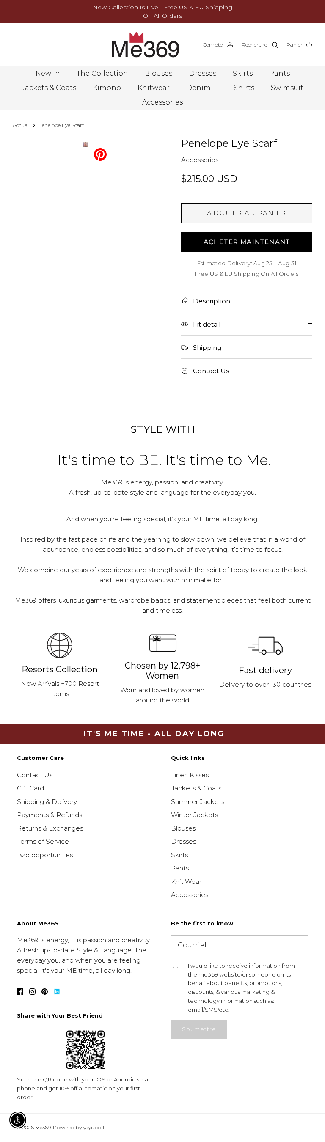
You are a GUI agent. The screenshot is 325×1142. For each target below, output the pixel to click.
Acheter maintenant (247, 242)
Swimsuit (287, 88)
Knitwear (154, 88)
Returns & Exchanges (50, 828)
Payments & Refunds (49, 815)
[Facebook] (20, 991)
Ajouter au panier (246, 213)
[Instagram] (32, 991)
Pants (279, 73)
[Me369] (145, 45)
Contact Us (34, 775)
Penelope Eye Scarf (61, 125)
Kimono (107, 88)
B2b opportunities (45, 855)
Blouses (158, 73)
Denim (198, 88)
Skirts (243, 73)
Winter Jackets (194, 815)
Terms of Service (43, 841)
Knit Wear (186, 882)
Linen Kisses (190, 775)
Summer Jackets (197, 802)
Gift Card (30, 788)
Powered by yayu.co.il (78, 1127)
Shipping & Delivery (47, 802)
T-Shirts (240, 88)
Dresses (202, 73)
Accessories (162, 102)
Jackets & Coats (49, 88)
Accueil (21, 125)
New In (48, 73)
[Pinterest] (100, 154)
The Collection (102, 73)
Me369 (43, 1127)
